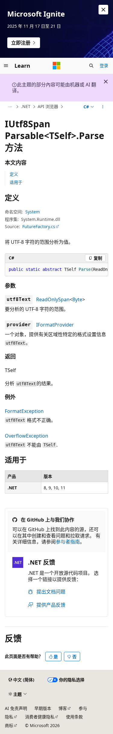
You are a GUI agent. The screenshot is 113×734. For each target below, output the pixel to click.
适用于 (16, 182)
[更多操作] (103, 107)
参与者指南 (68, 541)
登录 (104, 65)
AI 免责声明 (16, 708)
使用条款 (74, 717)
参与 (83, 708)
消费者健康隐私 (40, 717)
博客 (62, 708)
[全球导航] (6, 65)
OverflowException (26, 435)
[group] (56, 269)
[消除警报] (103, 9)
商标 (9, 725)
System (32, 212)
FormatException (24, 411)
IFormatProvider (55, 324)
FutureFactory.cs (38, 226)
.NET (25, 106)
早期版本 (42, 708)
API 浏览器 (48, 106)
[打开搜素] (91, 65)
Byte (77, 299)
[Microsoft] (57, 66)
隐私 (9, 717)
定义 (14, 174)
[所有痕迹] (10, 107)
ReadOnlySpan (53, 299)
